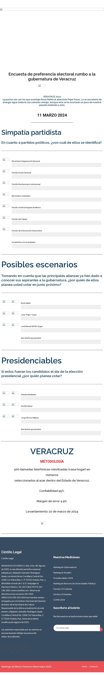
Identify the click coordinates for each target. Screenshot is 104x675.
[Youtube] (26, 648)
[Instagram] (18, 648)
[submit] (101, 629)
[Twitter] (11, 648)
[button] (52, 4)
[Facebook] (4, 648)
